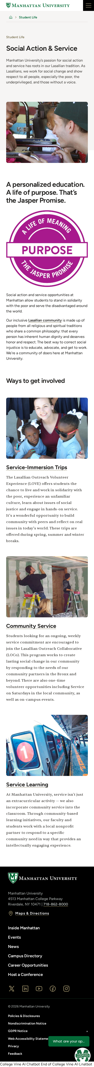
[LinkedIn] (25, 988)
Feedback (15, 1054)
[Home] (38, 5)
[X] (11, 988)
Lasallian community (45, 320)
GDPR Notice (18, 1031)
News (13, 946)
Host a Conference (25, 974)
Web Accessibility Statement (29, 1039)
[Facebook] (52, 988)
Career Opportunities (28, 965)
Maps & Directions (32, 913)
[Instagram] (66, 988)
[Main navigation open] (88, 5)
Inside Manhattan (24, 927)
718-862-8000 (55, 904)
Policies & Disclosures (24, 1016)
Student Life (28, 17)
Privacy (13, 1046)
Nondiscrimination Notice (27, 1023)
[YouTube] (39, 988)
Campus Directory (25, 955)
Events (14, 937)
